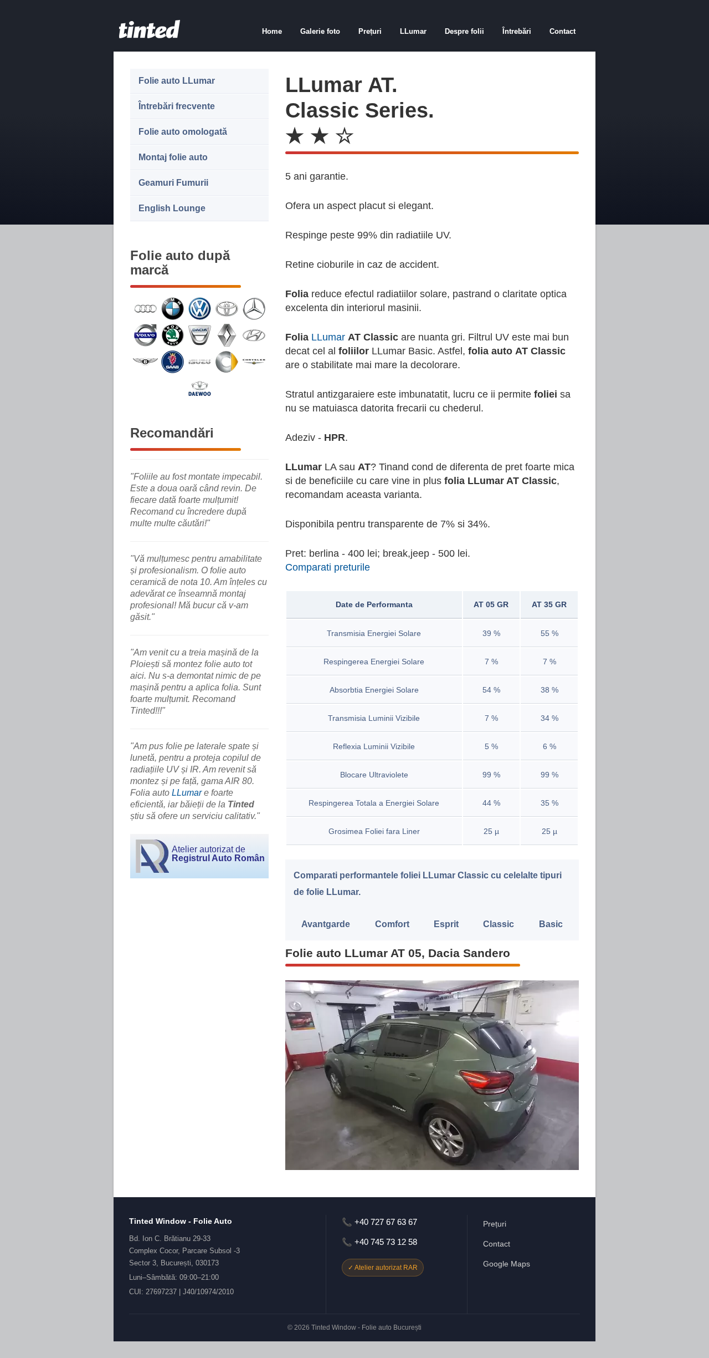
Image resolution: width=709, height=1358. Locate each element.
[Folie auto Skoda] (172, 335)
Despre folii (464, 31)
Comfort (392, 924)
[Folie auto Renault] (226, 335)
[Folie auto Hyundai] (254, 335)
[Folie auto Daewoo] (199, 388)
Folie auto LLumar (176, 80)
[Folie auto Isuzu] (199, 361)
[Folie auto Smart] (226, 361)
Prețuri (370, 31)
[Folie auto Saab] (172, 361)
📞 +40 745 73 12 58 (379, 1242)
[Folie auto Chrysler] (254, 361)
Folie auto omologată (182, 131)
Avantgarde (325, 924)
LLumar (413, 31)
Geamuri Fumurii (173, 182)
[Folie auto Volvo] (145, 335)
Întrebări (516, 31)
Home (272, 31)
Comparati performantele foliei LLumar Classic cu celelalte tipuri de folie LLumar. (428, 884)
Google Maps (506, 1263)
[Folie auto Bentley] (145, 361)
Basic (551, 924)
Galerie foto (320, 31)
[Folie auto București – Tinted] (149, 35)
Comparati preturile (327, 567)
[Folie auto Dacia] (199, 335)
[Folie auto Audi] (145, 308)
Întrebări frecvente (176, 106)
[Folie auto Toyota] (226, 308)
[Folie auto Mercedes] (254, 308)
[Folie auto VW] (199, 308)
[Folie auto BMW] (172, 308)
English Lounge (171, 208)
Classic (498, 924)
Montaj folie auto (173, 157)
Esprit (446, 924)
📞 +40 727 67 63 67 (379, 1222)
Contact (562, 31)
